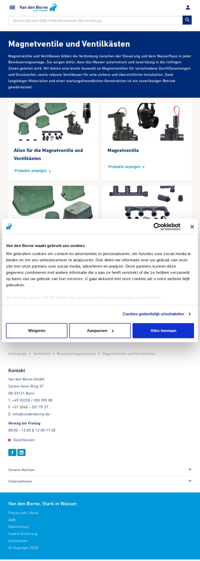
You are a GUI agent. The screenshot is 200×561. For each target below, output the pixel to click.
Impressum (18, 540)
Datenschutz (18, 526)
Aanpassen (97, 330)
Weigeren (36, 330)
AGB (11, 519)
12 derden (58, 297)
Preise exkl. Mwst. (23, 512)
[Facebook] (12, 452)
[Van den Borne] (38, 7)
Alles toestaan (163, 330)
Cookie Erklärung (23, 533)
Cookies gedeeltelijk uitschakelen (153, 314)
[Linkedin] (21, 452)
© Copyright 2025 (23, 547)
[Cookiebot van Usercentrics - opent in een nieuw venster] (157, 227)
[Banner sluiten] (192, 227)
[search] (100, 20)
